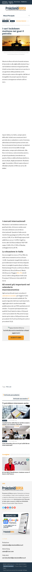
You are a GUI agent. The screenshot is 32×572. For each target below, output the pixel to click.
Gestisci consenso (8, 566)
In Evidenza (5, 21)
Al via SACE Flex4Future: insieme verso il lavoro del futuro (16, 473)
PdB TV (11, 3)
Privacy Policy (18, 566)
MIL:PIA (19, 273)
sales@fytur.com (8, 551)
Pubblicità (23, 1)
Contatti (10, 1)
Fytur (25, 570)
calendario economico (9, 296)
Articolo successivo (20, 399)
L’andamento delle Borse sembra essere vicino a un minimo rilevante (16, 423)
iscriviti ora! (16, 337)
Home (3, 19)
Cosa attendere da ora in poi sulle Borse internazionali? (15, 444)
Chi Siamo (4, 1)
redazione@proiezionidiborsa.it (12, 545)
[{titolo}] (16, 11)
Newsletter (5, 3)
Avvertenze (17, 1)
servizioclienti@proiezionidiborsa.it (14, 558)
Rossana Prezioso (21, 21)
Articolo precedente (11, 395)
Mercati (8, 19)
